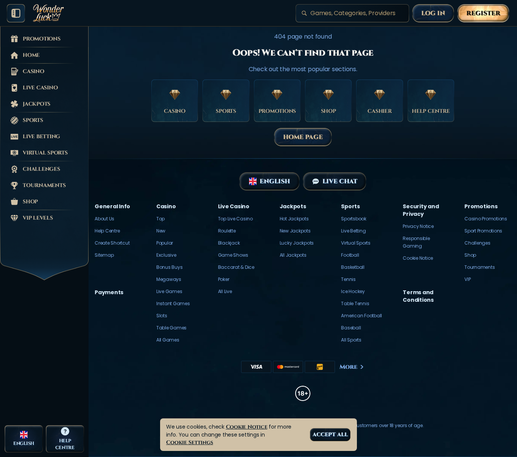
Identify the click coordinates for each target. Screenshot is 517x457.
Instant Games (173, 303)
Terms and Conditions (418, 296)
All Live (225, 291)
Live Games (169, 291)
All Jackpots (293, 255)
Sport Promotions (483, 231)
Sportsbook (353, 218)
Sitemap (104, 255)
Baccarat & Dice (236, 267)
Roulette (227, 231)
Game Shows (233, 255)
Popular (164, 243)
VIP (467, 279)
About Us (104, 218)
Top (160, 218)
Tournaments (479, 267)
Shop (470, 255)
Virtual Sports (356, 243)
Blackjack (229, 243)
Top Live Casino (235, 218)
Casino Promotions (485, 218)
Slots (161, 315)
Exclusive (166, 255)
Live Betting (353, 231)
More (348, 367)
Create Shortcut (112, 243)
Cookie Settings (189, 442)
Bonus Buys (169, 267)
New (160, 231)
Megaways (168, 279)
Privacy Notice (418, 226)
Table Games (171, 327)
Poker (223, 279)
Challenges (477, 243)
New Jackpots (295, 231)
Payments (109, 292)
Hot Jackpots (294, 218)
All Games (167, 340)
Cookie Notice (418, 258)
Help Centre (107, 231)
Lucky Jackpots (297, 243)
